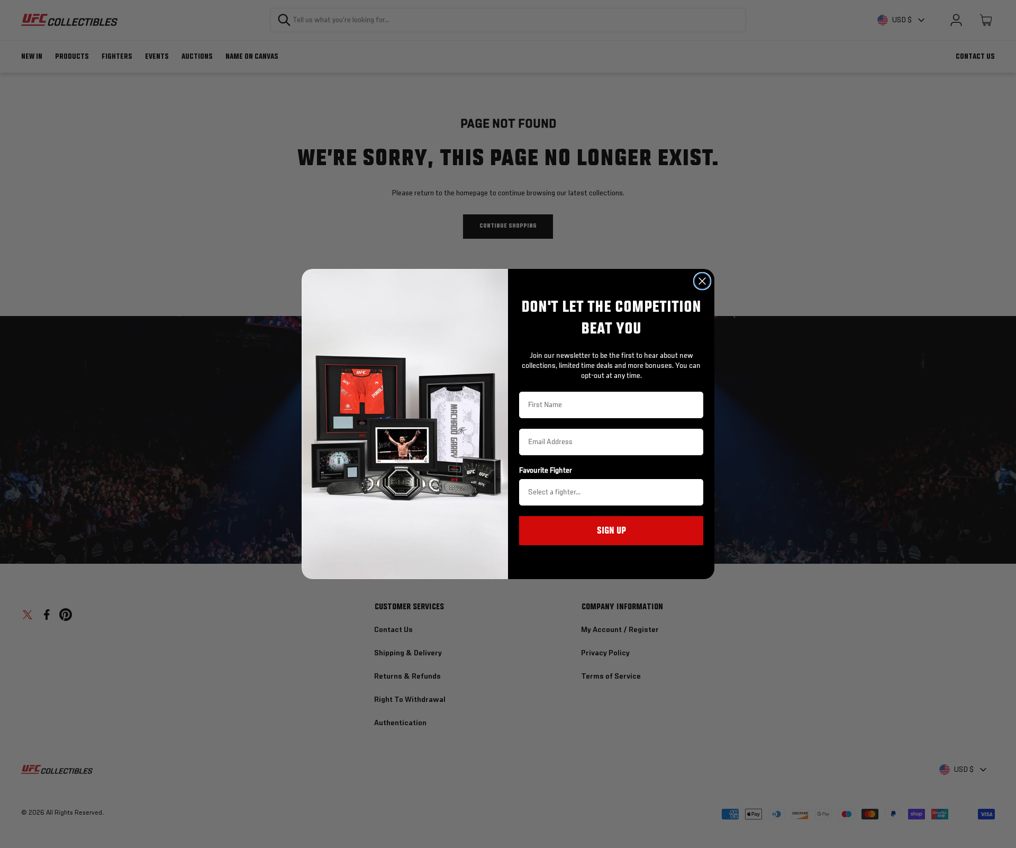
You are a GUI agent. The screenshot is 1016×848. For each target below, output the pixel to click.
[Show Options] (693, 492)
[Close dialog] (702, 281)
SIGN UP (611, 531)
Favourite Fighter (545, 470)
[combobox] (608, 492)
